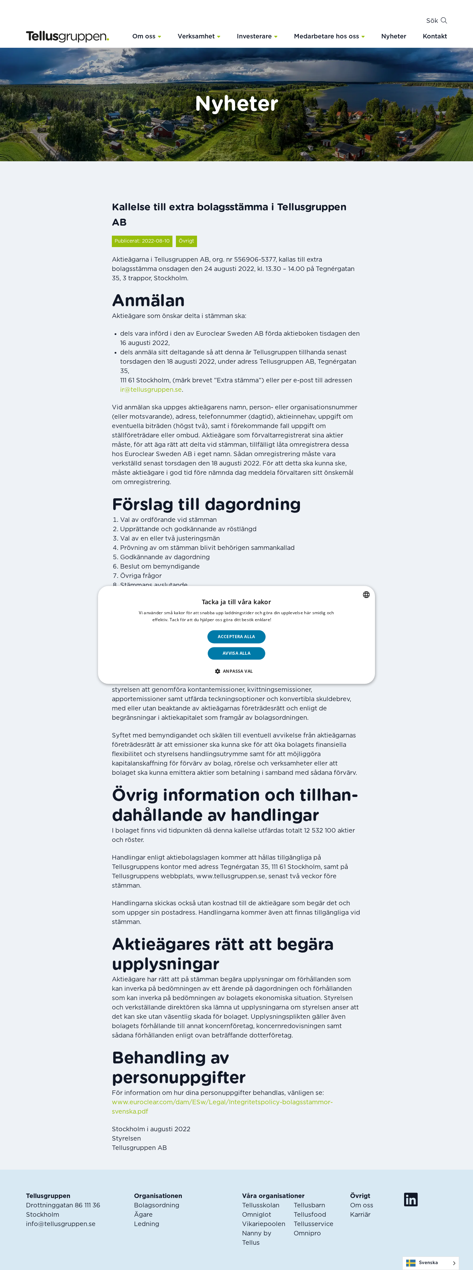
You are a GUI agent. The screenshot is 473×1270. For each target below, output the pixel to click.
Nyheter (393, 37)
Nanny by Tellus (256, 1238)
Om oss (143, 37)
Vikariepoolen (263, 1224)
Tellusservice (313, 1224)
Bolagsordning (156, 1206)
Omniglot (256, 1215)
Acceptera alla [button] (236, 636)
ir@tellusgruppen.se (151, 390)
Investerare (254, 37)
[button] (159, 36)
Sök (432, 21)
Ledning (146, 1224)
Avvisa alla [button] (236, 653)
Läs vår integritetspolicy (297, 620)
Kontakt (435, 37)
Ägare (143, 1215)
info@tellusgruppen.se (61, 1224)
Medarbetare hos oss (326, 37)
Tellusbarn (309, 1206)
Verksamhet (196, 37)
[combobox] (366, 594)
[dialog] (236, 635)
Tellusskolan (260, 1206)
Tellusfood (310, 1215)
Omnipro (307, 1234)
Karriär (360, 1215)
